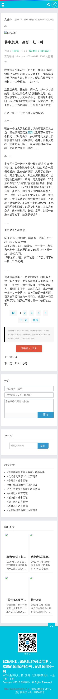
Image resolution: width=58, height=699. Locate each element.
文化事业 (40, 19)
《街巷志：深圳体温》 (40, 50)
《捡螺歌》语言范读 (17, 493)
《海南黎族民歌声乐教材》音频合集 (25, 472)
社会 (32, 19)
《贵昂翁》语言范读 (17, 480)
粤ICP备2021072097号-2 (16, 689)
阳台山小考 (21, 363)
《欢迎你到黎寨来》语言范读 (21, 476)
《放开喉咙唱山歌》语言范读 (21, 510)
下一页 (24, 320)
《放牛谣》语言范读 (17, 501)
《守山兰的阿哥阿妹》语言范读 (23, 489)
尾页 (35, 320)
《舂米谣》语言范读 (17, 506)
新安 (30, 132)
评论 (45, 414)
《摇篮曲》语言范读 (17, 497)
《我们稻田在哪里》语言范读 (21, 484)
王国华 (15, 50)
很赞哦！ (26, 348)
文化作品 (50, 19)
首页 (26, 19)
